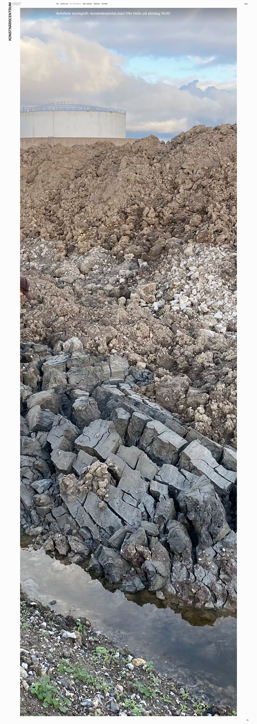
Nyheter (97, 4)
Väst (16, 4)
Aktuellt (248, 11)
